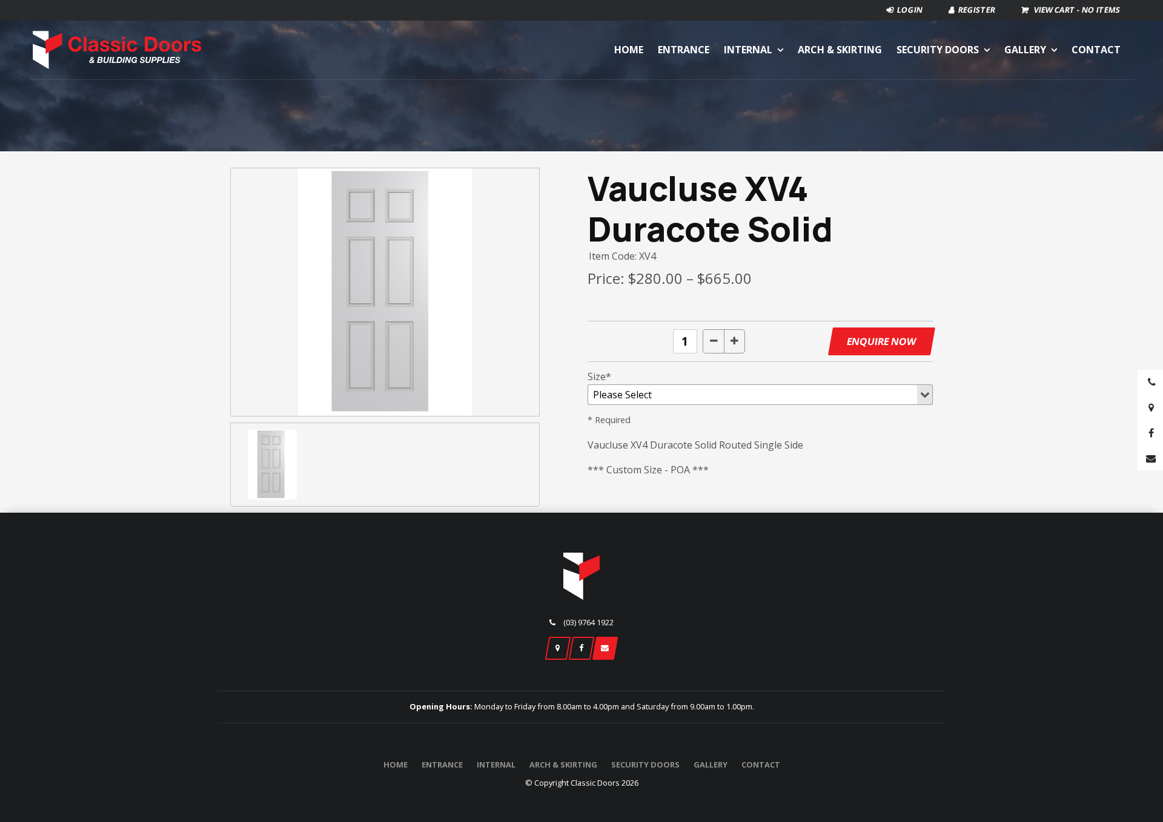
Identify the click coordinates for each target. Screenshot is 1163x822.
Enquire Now (881, 341)
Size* (599, 376)
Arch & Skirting (840, 49)
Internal (748, 49)
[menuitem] (395, 765)
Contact (1096, 49)
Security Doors (937, 49)
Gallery (1025, 49)
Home (628, 49)
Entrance (683, 49)
